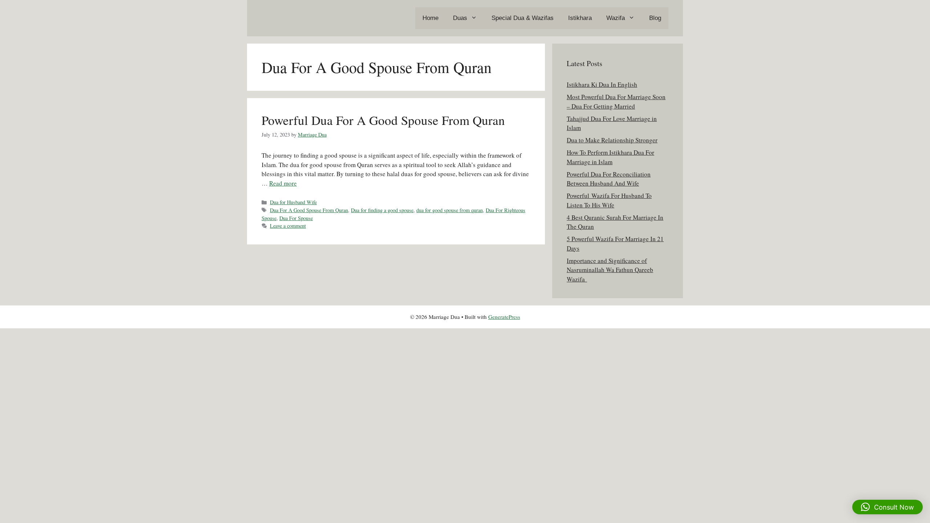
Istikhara (580, 18)
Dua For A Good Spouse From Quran (309, 210)
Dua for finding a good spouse (382, 210)
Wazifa (615, 18)
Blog (655, 18)
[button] (887, 507)
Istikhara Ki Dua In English (602, 84)
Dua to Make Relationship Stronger (612, 140)
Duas (460, 18)
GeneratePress (504, 316)
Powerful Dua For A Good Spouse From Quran (383, 120)
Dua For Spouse (296, 218)
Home (430, 18)
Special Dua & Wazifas (523, 18)
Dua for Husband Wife (293, 202)
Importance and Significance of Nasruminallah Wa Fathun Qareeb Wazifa (610, 269)
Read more (283, 183)
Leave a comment (288, 225)
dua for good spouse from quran (449, 210)
